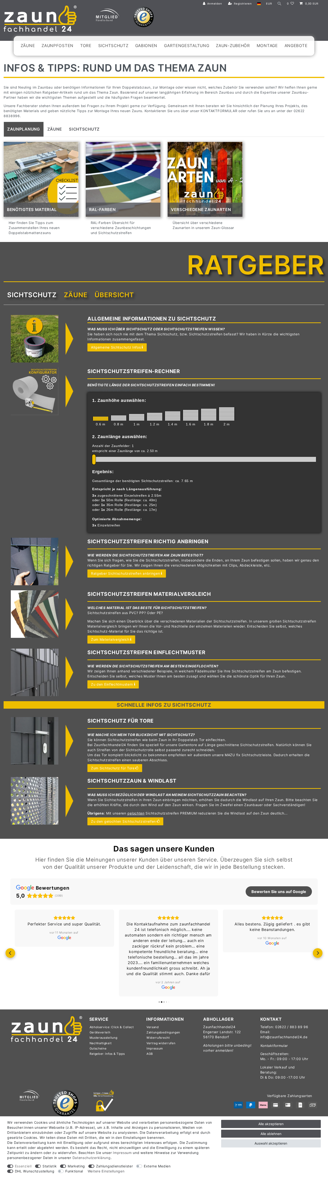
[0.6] (100, 418)
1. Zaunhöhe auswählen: (119, 400)
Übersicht (114, 295)
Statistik (50, 1166)
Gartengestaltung (186, 45)
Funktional (74, 1171)
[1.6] (190, 415)
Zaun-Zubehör (233, 45)
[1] (136, 417)
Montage (267, 45)
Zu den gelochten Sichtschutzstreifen (123, 821)
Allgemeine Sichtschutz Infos (116, 347)
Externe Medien (157, 1166)
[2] (226, 414)
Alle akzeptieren (271, 1124)
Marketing (76, 1166)
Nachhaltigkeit (101, 1043)
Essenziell (23, 1166)
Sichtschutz (113, 45)
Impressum (154, 1048)
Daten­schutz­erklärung (92, 1158)
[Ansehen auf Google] (60, 938)
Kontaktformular (274, 1046)
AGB (149, 1054)
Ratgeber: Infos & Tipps (107, 1054)
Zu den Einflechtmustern (112, 684)
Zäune (28, 45)
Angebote (296, 45)
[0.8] (118, 418)
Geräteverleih (100, 1032)
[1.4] (172, 416)
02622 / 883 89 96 (291, 1027)
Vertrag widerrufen (161, 1043)
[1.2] (154, 417)
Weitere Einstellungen (106, 1171)
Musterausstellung (103, 1037)
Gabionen (146, 45)
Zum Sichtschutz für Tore (113, 768)
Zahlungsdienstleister (114, 1166)
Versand (152, 1027)
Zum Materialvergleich (110, 639)
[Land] (259, 3)
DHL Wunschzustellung (35, 1171)
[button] (10, 953)
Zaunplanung (23, 129)
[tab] (24, 129)
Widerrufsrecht (158, 1037)
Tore (85, 45)
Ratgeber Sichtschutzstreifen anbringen (125, 573)
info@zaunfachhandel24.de (284, 1037)
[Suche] (279, 3)
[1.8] (208, 415)
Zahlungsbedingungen (163, 1032)
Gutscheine (98, 1048)
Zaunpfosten (57, 45)
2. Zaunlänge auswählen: (119, 436)
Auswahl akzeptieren (271, 1143)
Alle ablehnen (271, 1134)
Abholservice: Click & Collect (112, 1027)
